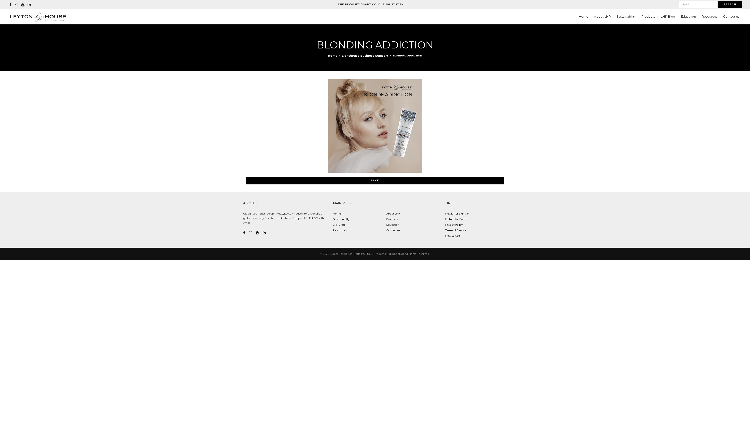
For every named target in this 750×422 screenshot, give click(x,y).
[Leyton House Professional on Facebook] (10, 4)
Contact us (731, 16)
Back (375, 180)
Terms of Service (455, 230)
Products (648, 16)
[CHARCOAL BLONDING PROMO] (375, 126)
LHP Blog (668, 16)
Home (583, 16)
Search (730, 4)
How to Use (452, 235)
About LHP (602, 16)
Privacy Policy (454, 224)
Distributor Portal (456, 219)
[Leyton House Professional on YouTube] (23, 4)
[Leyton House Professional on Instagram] (16, 4)
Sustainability (626, 16)
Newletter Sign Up (457, 213)
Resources (709, 16)
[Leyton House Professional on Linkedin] (29, 4)
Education (688, 16)
